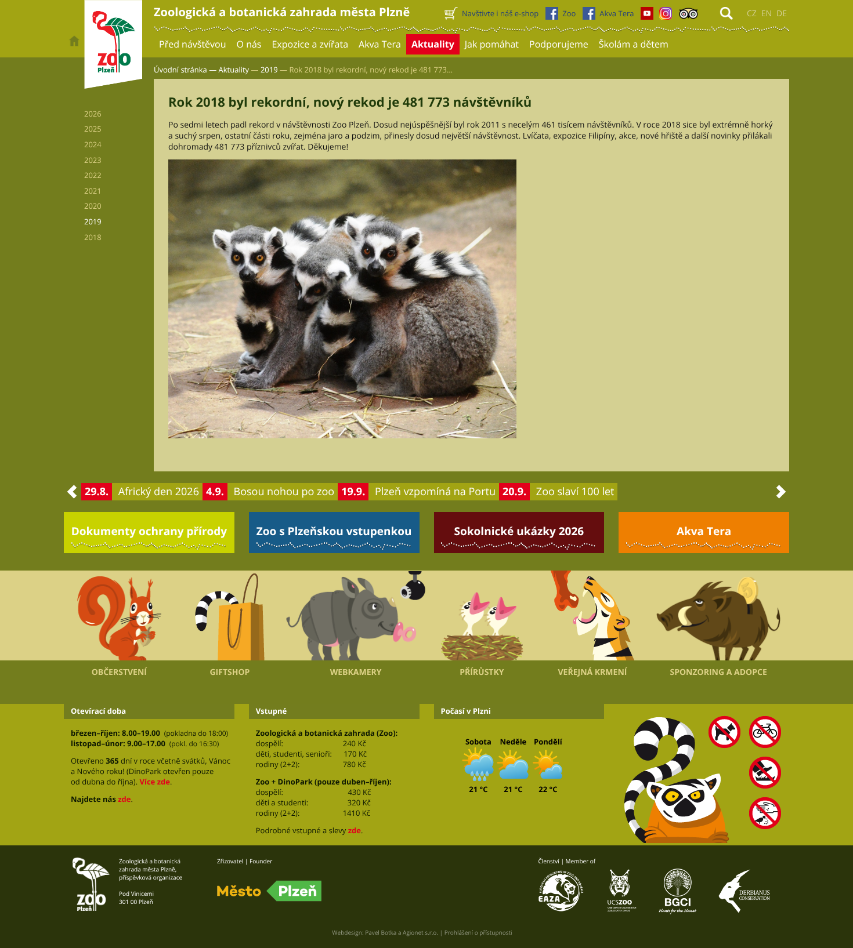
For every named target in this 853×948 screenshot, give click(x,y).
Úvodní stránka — (185, 69)
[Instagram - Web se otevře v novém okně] (665, 16)
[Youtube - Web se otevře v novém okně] (647, 16)
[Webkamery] (355, 615)
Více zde (154, 781)
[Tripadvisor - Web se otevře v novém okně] (688, 16)
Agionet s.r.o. (420, 932)
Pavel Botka (380, 932)
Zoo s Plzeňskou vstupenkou (334, 531)
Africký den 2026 (158, 492)
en (766, 13)
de (781, 13)
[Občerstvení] (119, 616)
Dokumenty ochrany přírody (149, 531)
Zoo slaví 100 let (575, 492)
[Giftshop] (230, 616)
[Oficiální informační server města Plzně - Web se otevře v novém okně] (269, 891)
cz (752, 13)
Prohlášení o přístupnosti (478, 932)
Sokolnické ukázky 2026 (519, 531)
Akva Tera (704, 531)
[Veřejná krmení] (592, 616)
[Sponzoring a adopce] (718, 615)
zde (124, 799)
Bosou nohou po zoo (284, 492)
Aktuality (234, 69)
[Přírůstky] (481, 616)
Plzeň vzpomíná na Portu (435, 492)
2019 (269, 69)
